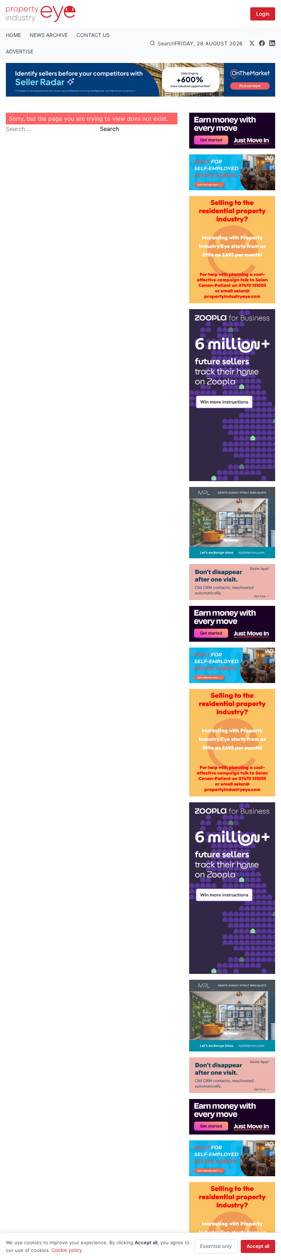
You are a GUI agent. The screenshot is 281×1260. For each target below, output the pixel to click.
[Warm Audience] (232, 582)
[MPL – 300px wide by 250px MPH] (232, 523)
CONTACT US (93, 35)
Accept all (258, 1246)
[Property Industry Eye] (40, 14)
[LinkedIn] (272, 43)
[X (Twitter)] (252, 43)
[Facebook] (262, 43)
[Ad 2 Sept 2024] (232, 249)
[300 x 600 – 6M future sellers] (232, 395)
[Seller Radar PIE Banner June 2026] (140, 80)
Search (109, 128)
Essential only (216, 1246)
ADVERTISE (19, 51)
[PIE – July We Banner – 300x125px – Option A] (232, 131)
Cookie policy (67, 1250)
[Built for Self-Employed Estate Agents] (232, 172)
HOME (13, 35)
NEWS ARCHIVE (49, 35)
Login (262, 14)
